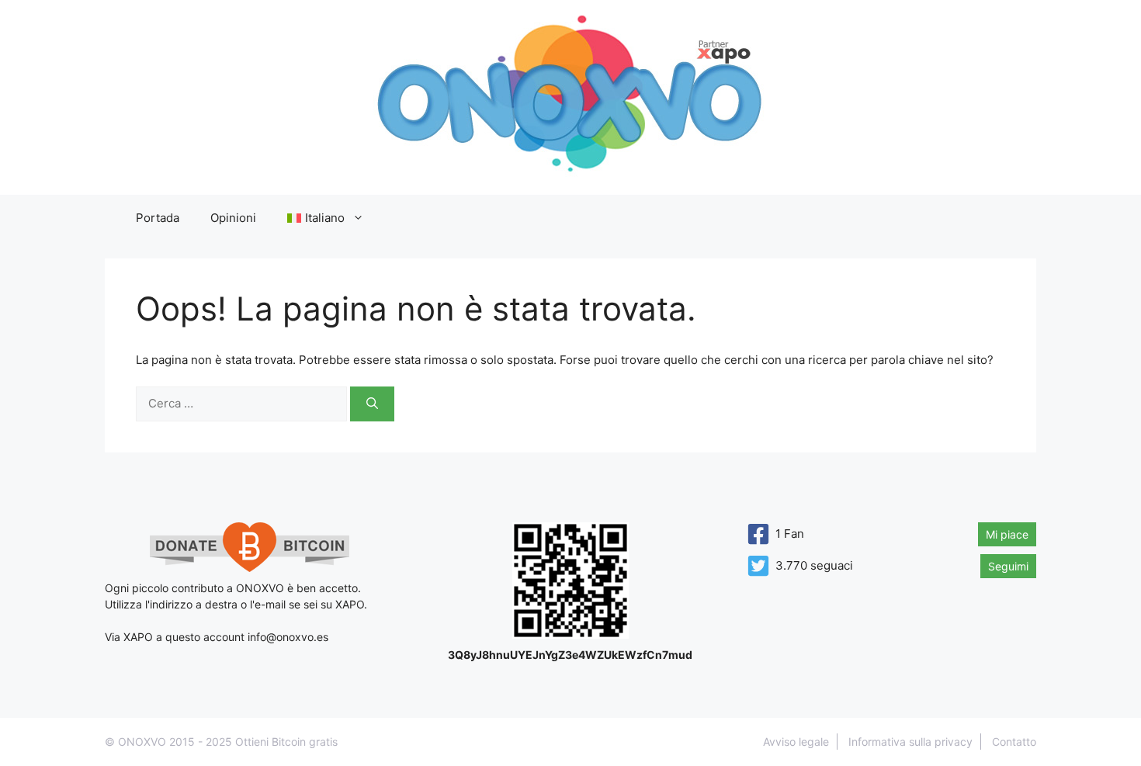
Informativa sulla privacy (910, 741)
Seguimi (1008, 566)
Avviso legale (796, 741)
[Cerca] (372, 403)
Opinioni (233, 217)
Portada (157, 217)
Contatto (1014, 741)
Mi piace (1007, 534)
